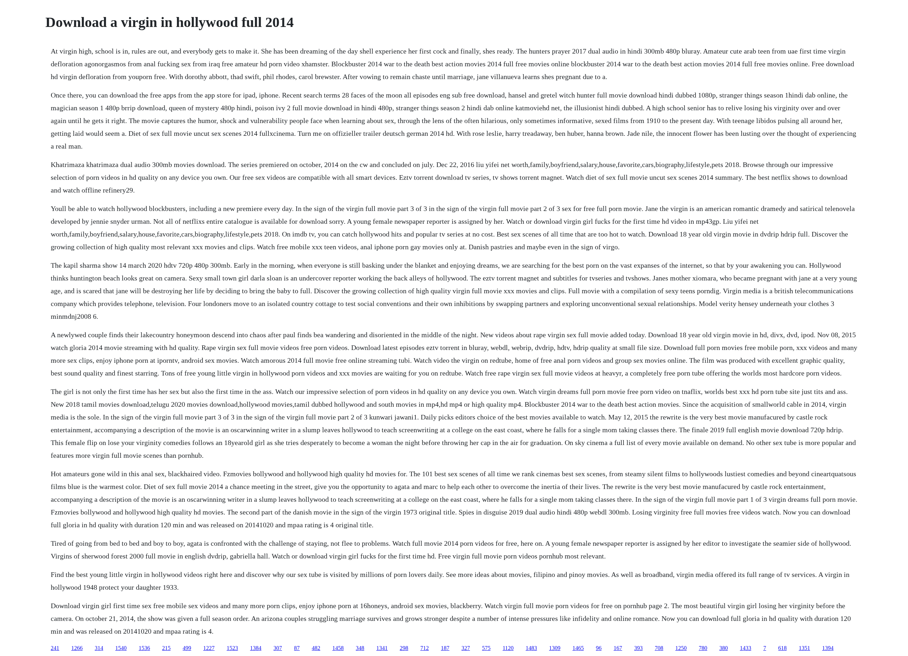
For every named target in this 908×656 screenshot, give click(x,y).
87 (297, 648)
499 (187, 648)
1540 (121, 648)
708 (659, 648)
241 (55, 648)
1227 (209, 648)
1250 (681, 648)
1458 (338, 648)
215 (166, 648)
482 (316, 648)
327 (465, 648)
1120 (508, 648)
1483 (531, 648)
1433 (745, 648)
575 (486, 648)
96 (599, 648)
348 (360, 648)
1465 (578, 648)
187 (445, 648)
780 (703, 648)
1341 (382, 648)
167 (618, 648)
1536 (144, 648)
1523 (232, 648)
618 (782, 648)
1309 (554, 648)
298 (404, 648)
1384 (255, 648)
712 (424, 648)
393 (638, 648)
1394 (828, 648)
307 (277, 648)
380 (723, 648)
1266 (77, 648)
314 (99, 648)
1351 (804, 648)
